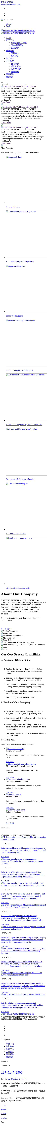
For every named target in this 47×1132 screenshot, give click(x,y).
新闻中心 (10, 58)
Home (8, 38)
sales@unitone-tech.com (10, 4)
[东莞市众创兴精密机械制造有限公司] (18, 1014)
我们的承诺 (16, 69)
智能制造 (10, 51)
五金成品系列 (17, 45)
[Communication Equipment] (18, 779)
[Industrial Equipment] (15, 810)
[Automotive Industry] (15, 749)
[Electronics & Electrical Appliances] (21, 764)
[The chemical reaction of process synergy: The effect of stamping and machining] (23, 928)
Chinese (9, 24)
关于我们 (10, 61)
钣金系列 (15, 48)
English (9, 26)
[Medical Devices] (13, 794)
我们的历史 (16, 66)
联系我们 (10, 77)
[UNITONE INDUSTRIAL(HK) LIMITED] (19, 86)
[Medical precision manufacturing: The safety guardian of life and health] (23, 838)
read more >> (6, 629)
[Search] (2, 82)
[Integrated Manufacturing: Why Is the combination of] (23, 994)
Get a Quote (6, 102)
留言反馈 (10, 74)
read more (10, 762)
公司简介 (15, 64)
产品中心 (10, 40)
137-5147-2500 (7, 2)
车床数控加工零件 (19, 43)
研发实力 (15, 53)
